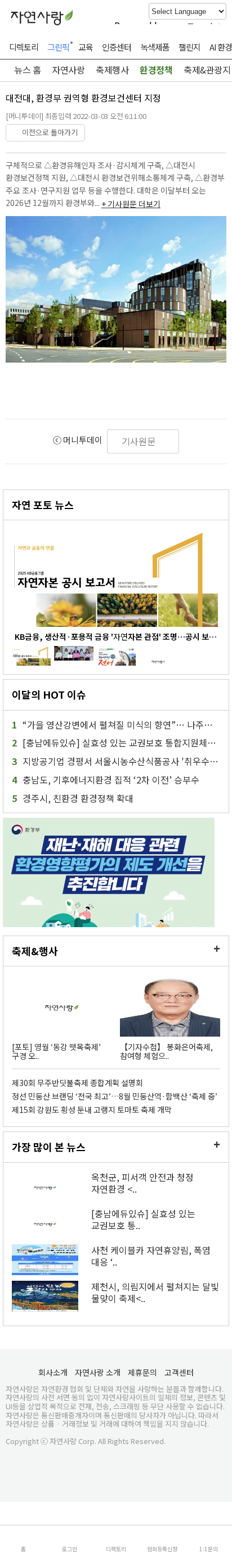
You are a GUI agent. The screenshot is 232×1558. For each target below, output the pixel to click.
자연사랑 (68, 69)
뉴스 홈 (26, 69)
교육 (85, 47)
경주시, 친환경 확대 (72, 798)
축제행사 (112, 69)
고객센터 (179, 1372)
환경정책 (156, 69)
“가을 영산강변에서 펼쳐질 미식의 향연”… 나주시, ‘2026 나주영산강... (116, 725)
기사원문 (140, 441)
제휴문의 (142, 1372)
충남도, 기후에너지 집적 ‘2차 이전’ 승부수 (105, 780)
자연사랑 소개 (98, 1372)
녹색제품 (154, 47)
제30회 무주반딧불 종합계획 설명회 (77, 1083)
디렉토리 (23, 47)
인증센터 (116, 47)
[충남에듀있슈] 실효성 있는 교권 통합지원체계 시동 (116, 743)
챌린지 (189, 47)
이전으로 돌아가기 (48, 132)
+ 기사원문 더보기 (130, 203)
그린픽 (58, 47)
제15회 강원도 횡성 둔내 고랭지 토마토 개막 (92, 1110)
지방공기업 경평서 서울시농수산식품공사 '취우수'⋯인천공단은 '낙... (116, 761)
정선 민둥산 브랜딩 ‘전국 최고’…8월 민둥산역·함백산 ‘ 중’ (114, 1096)
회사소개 (53, 1372)
